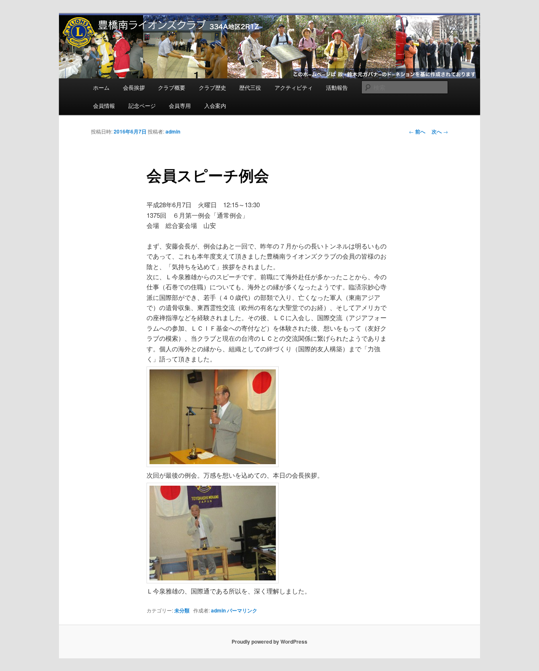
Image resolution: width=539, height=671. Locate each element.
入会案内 (215, 106)
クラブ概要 (171, 87)
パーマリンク (242, 610)
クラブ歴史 (212, 87)
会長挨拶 (134, 87)
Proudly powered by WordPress (269, 641)
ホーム (101, 87)
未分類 (181, 610)
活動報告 (337, 87)
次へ (440, 131)
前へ (417, 131)
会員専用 (180, 106)
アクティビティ (294, 87)
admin (172, 131)
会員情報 (104, 106)
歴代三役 (250, 87)
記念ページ (142, 106)
